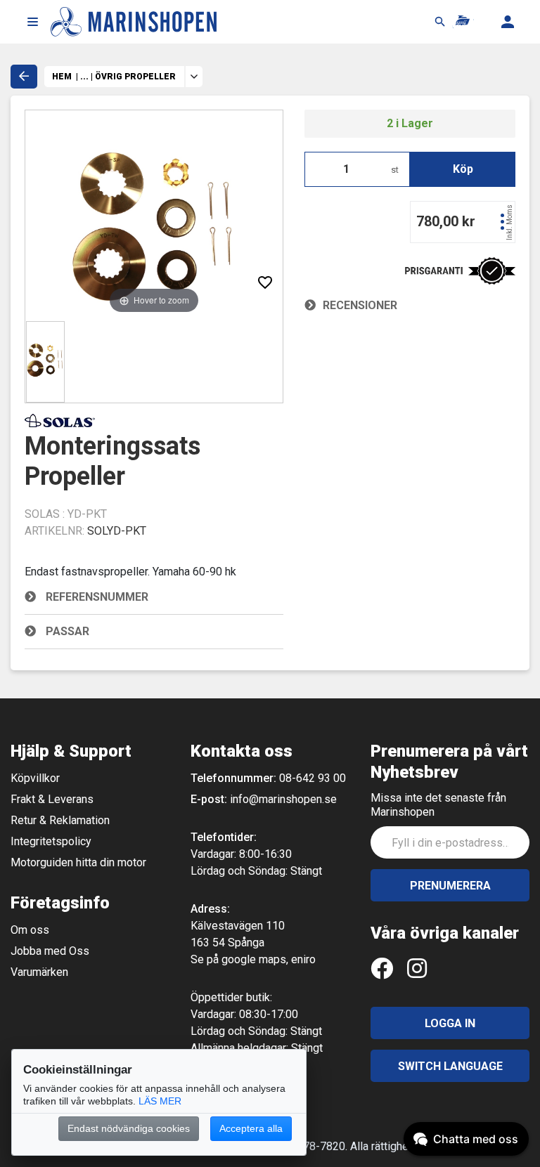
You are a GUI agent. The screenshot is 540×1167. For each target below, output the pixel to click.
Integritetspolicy (51, 841)
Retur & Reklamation (60, 820)
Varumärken (39, 972)
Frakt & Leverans (52, 799)
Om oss (30, 930)
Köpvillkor (35, 778)
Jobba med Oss (50, 951)
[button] (32, 22)
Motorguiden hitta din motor (78, 862)
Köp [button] (463, 169)
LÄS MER (160, 1101)
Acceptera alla (251, 1128)
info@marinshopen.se (283, 799)
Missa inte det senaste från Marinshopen (438, 805)
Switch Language (450, 1066)
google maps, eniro (268, 959)
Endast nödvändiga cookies (129, 1128)
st (395, 169)
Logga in (450, 1023)
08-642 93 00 (312, 778)
